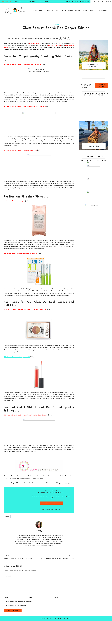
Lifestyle (59, 10)
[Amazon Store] (88, 1)
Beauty (42, 10)
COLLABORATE (44, 1)
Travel (78, 10)
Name (7, 597)
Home (35, 10)
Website (55, 597)
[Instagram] (72, 1)
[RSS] (85, 1)
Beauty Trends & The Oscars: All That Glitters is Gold (57, 557)
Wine (85, 10)
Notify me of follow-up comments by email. (19, 601)
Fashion (50, 10)
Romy (39, 531)
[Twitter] (75, 1)
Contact (18, 1)
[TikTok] (80, 1)
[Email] (67, 1)
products (7, 516)
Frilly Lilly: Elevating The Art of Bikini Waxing (18, 557)
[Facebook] (70, 1)
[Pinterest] (77, 1)
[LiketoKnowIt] (83, 1)
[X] (65, 38)
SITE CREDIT (67, 618)
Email (31, 597)
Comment (8, 576)
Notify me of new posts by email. (16, 605)
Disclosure (30, 1)
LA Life (91, 10)
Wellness (69, 10)
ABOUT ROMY (7, 1)
